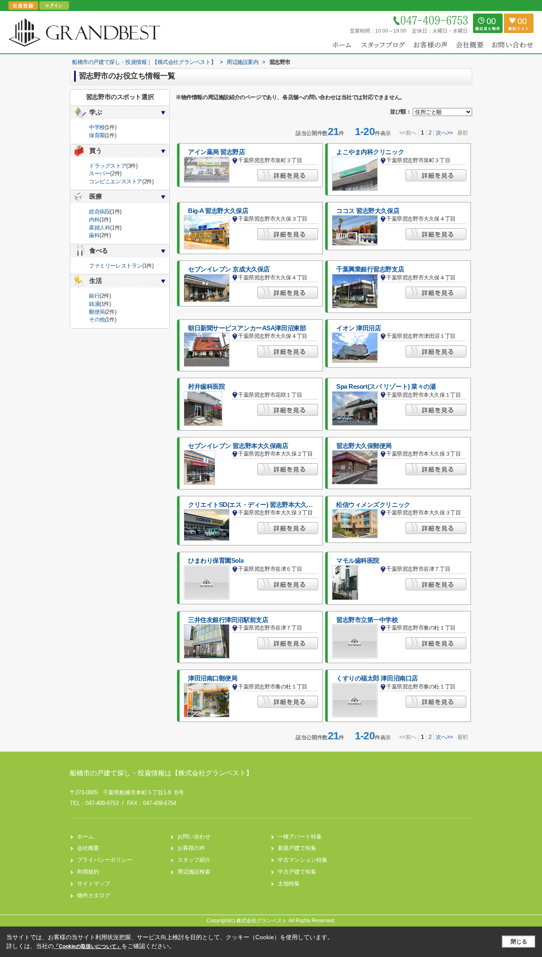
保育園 (97, 135)
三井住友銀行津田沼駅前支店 (228, 620)
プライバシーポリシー (104, 860)
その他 (97, 319)
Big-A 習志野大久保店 (218, 210)
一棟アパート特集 (300, 836)
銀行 (94, 296)
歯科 (94, 235)
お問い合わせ (193, 836)
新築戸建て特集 (297, 848)
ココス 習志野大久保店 (367, 210)
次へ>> (444, 133)
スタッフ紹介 (193, 860)
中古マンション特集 (302, 860)
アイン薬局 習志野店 (216, 152)
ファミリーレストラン (115, 266)
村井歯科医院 (206, 386)
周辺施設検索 (193, 871)
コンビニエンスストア (115, 181)
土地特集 (289, 883)
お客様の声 (191, 848)
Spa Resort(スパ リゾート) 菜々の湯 (386, 386)
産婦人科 (99, 227)
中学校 (97, 127)
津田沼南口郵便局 (213, 678)
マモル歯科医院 (357, 560)
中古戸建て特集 (297, 871)
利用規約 (88, 871)
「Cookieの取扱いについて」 (88, 946)
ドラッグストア (107, 166)
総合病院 (99, 211)
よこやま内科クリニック (370, 152)
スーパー (99, 173)
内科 (94, 219)
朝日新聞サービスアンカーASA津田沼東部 (247, 328)
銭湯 (94, 304)
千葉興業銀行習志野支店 (370, 269)
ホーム (85, 836)
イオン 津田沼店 (358, 328)
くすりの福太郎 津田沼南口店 (377, 678)
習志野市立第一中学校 (367, 620)
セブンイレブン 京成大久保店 (229, 269)
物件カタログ (93, 895)
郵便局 (97, 312)
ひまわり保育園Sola (215, 560)
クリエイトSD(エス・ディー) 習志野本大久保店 (253, 504)
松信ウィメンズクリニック (373, 504)
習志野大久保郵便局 (364, 446)
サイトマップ (93, 883)
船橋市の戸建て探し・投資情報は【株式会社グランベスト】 (161, 773)
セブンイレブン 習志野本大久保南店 (238, 446)
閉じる (519, 941)
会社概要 (88, 848)
